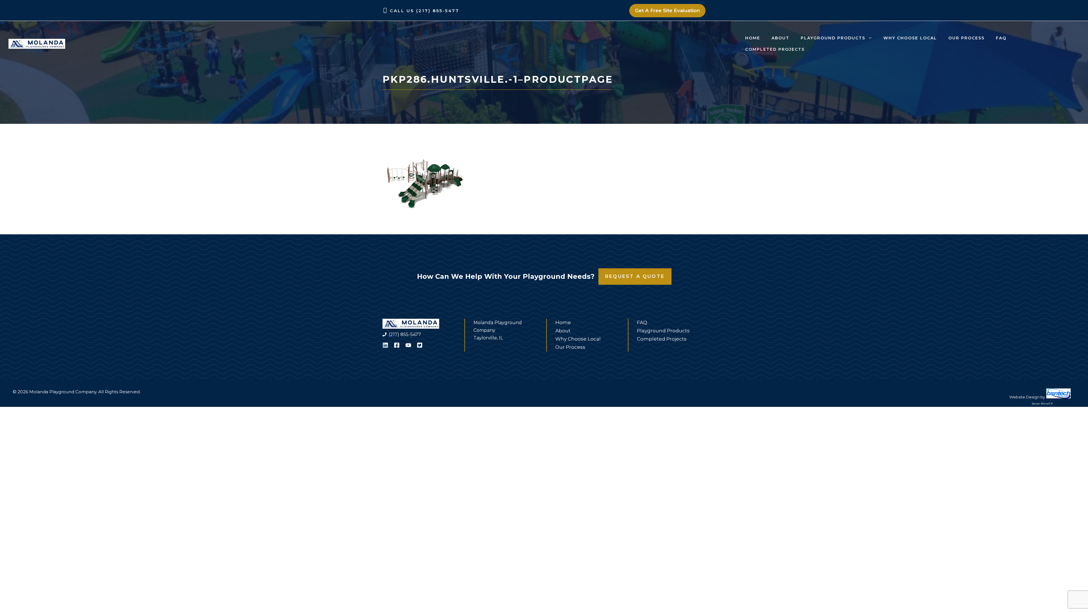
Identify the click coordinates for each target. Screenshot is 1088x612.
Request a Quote (635, 276)
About (780, 38)
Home (752, 38)
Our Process (966, 38)
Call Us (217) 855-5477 (424, 10)
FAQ (1001, 38)
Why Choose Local (910, 38)
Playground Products (833, 38)
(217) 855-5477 (405, 334)
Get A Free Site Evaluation (667, 10)
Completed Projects (775, 49)
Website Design (1024, 397)
